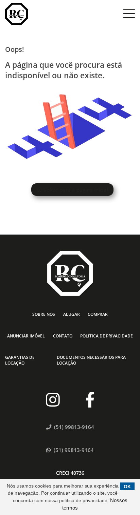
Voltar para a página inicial (75, 189)
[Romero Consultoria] (16, 14)
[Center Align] (129, 14)
